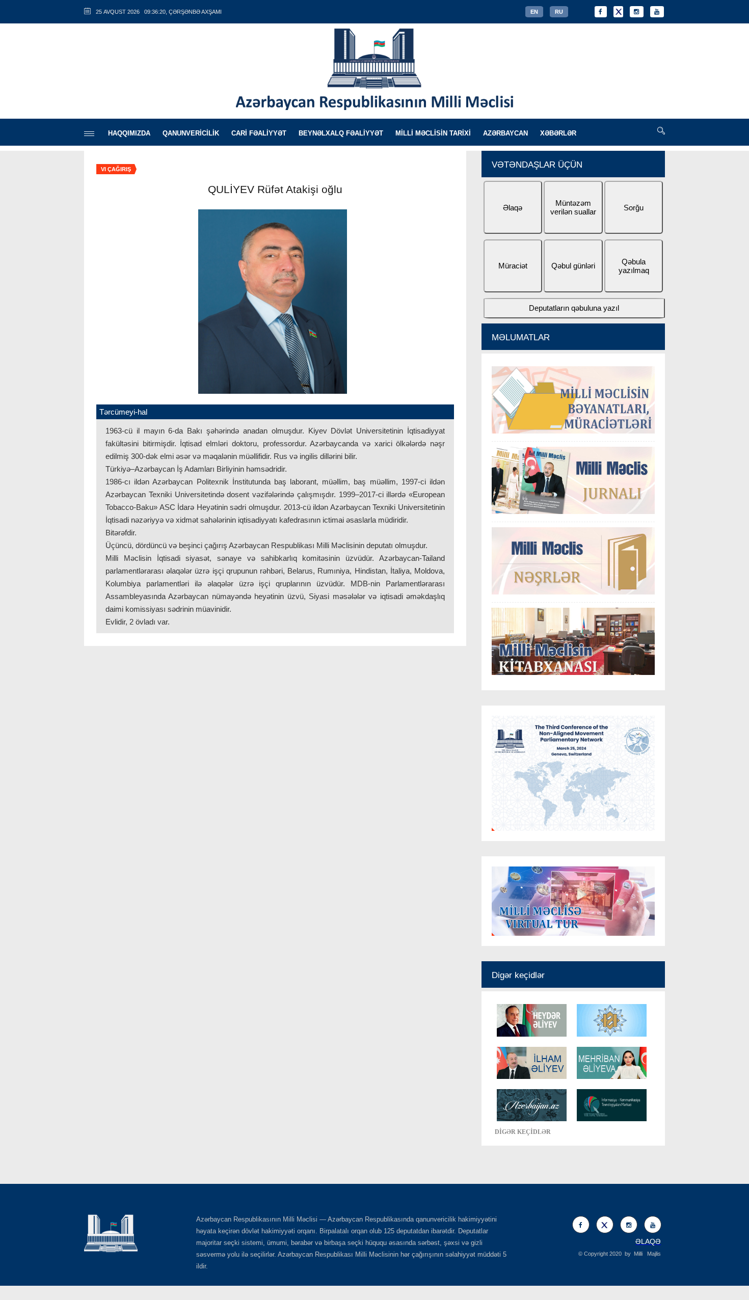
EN (534, 12)
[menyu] (89, 134)
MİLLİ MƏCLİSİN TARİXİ (433, 133)
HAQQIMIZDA (129, 133)
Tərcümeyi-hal (123, 412)
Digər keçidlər (518, 975)
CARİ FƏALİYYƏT (258, 133)
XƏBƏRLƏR (558, 133)
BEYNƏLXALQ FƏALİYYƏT (341, 133)
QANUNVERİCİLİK (191, 133)
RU (559, 12)
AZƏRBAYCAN (505, 133)
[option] (573, 522)
